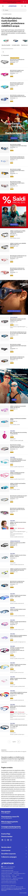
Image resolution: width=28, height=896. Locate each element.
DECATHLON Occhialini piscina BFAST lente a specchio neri (17, 582)
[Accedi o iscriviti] (22, 6)
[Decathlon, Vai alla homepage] (12, 6)
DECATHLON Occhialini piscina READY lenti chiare (17, 60)
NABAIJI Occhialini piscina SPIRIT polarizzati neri (18, 543)
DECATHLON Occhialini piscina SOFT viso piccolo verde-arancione (18, 496)
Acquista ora (14, 138)
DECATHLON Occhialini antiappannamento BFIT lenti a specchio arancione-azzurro (17, 446)
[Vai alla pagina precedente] (9, 741)
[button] (26, 327)
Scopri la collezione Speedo (14, 311)
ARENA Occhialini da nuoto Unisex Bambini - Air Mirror (18, 556)
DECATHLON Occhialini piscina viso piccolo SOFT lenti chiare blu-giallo (18, 332)
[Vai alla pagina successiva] (18, 741)
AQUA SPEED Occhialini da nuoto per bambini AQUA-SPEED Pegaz (18, 693)
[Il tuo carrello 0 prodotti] (25, 6)
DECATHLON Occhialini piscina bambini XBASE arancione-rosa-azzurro (17, 269)
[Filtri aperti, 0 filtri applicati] (3, 51)
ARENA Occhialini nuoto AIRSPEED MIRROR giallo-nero (18, 244)
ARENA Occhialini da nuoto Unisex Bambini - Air (18, 523)
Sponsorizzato (3, 280)
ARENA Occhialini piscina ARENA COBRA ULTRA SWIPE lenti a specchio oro (18, 232)
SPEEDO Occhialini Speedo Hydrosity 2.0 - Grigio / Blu (18, 725)
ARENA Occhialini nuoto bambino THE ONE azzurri (18, 484)
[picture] (4, 62)
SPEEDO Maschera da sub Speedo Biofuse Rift (18, 707)
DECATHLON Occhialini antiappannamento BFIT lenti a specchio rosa (17, 183)
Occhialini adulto (16, 45)
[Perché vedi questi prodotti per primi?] (2, 55)
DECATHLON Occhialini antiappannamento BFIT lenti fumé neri (18, 346)
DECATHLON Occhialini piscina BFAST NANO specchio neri (17, 357)
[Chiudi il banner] (26, 2)
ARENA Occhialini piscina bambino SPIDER (18, 419)
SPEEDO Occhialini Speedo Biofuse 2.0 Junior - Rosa (18, 622)
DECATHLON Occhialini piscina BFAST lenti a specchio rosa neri (17, 509)
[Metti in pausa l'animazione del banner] (24, 2)
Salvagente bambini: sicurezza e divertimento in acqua (14, 777)
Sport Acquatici (14, 224)
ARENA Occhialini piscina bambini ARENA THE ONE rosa (18, 407)
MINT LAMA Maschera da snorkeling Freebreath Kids (18, 433)
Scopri (14, 399)
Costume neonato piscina (7, 792)
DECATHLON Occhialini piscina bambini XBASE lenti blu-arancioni (18, 96)
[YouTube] (8, 840)
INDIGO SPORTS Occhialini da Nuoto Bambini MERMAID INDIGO (18, 636)
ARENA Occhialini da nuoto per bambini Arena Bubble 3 (17, 473)
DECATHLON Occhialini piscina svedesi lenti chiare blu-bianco (17, 157)
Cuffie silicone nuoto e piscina (8, 779)
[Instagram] (11, 840)
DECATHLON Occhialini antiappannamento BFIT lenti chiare (18, 145)
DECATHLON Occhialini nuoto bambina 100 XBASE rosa (17, 71)
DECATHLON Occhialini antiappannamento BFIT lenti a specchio (17, 170)
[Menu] (2, 6)
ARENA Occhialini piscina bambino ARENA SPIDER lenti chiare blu (18, 569)
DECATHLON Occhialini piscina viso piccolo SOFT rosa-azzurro (18, 256)
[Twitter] (5, 840)
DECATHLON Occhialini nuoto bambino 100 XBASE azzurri (17, 83)
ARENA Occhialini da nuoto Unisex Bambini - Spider (18, 679)
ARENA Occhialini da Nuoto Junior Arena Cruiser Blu (18, 610)
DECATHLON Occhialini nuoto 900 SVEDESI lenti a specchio (18, 319)
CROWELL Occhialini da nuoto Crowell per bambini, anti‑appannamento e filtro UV (17, 649)
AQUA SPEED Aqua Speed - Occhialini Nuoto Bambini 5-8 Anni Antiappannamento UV (18, 460)
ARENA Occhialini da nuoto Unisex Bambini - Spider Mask (18, 596)
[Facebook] (2, 840)
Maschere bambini (6, 45)
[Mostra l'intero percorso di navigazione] (1, 14)
